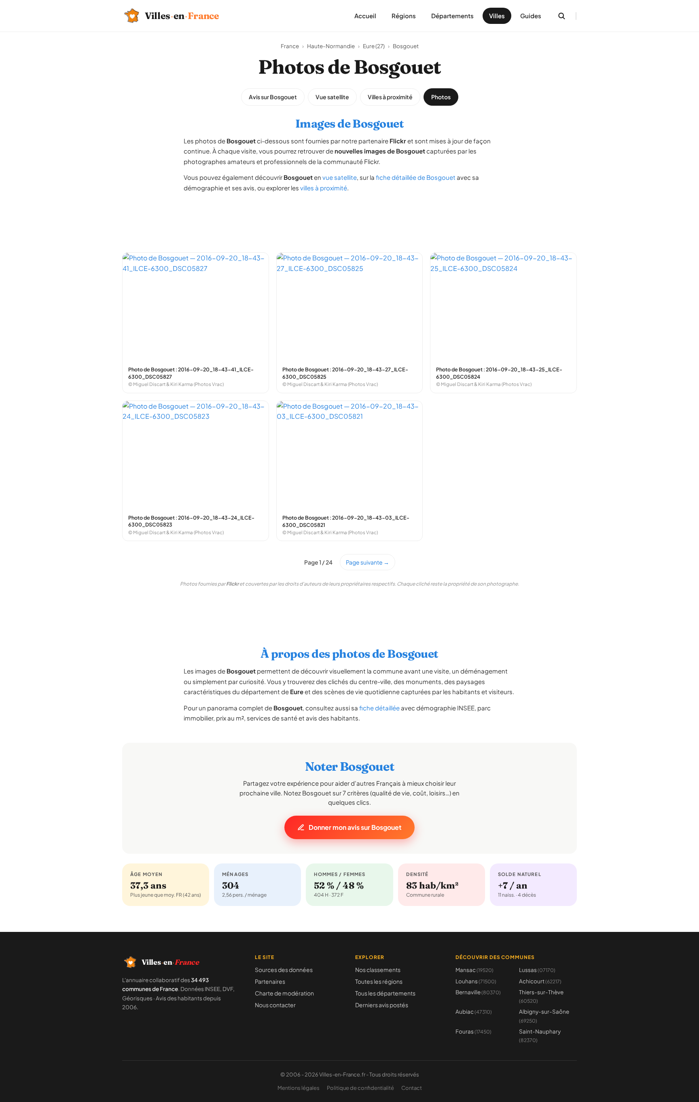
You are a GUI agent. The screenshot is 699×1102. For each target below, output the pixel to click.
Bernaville (478, 992)
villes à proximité (323, 188)
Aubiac (473, 1011)
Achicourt (540, 981)
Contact (411, 1088)
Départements (452, 15)
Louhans (475, 981)
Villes (497, 15)
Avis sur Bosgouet (273, 96)
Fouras (473, 1031)
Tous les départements (385, 993)
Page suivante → (367, 562)
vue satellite (339, 177)
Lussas (537, 969)
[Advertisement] (349, 218)
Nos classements (377, 969)
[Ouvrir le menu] (576, 16)
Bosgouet (406, 46)
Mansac (474, 969)
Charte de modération (284, 993)
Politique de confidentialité (360, 1088)
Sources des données (284, 969)
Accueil (365, 15)
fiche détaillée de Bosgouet (415, 177)
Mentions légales (298, 1088)
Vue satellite (332, 96)
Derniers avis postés (381, 1004)
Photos (441, 96)
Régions (404, 15)
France (290, 46)
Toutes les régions (378, 981)
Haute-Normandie (331, 46)
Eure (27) (374, 46)
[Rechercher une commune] (561, 16)
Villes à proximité (390, 96)
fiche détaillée (379, 708)
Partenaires (270, 981)
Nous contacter (275, 1004)
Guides (530, 15)
